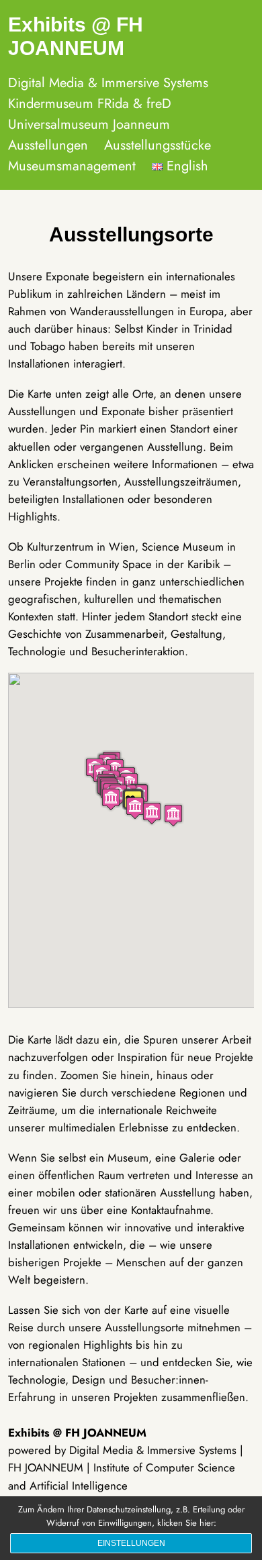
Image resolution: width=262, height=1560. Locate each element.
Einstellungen (131, 1543)
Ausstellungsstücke (157, 145)
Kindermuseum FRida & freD (89, 103)
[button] (173, 815)
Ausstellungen (48, 145)
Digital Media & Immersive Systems (108, 83)
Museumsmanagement (72, 166)
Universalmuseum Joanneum (89, 124)
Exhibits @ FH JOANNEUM (75, 36)
